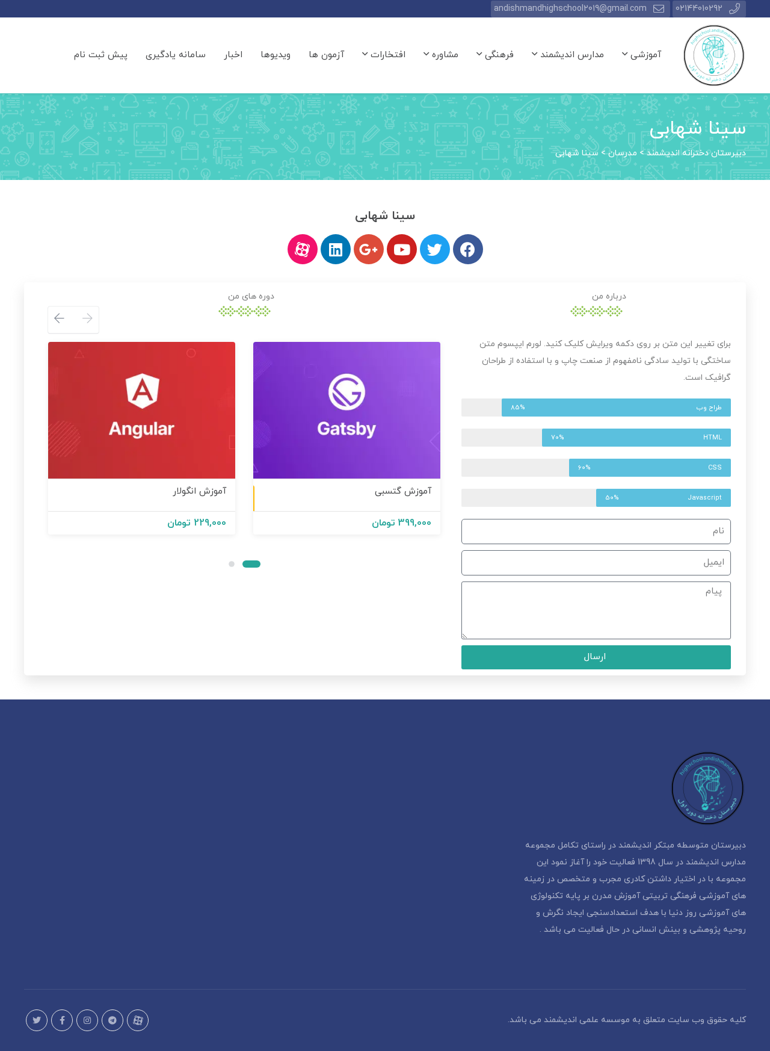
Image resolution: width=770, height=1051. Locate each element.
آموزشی (644, 55)
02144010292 (699, 8)
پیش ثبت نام (101, 55)
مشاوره (443, 55)
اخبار (233, 55)
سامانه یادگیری (176, 55)
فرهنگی (498, 55)
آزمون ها (326, 55)
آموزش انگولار (199, 491)
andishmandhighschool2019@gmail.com (570, 8)
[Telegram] (112, 1020)
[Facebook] (468, 249)
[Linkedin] (336, 249)
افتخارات (386, 55)
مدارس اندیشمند (570, 55)
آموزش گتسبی (403, 491)
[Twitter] (435, 249)
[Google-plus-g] (369, 249)
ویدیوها (275, 55)
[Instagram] (87, 1020)
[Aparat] (138, 1020)
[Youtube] (402, 249)
